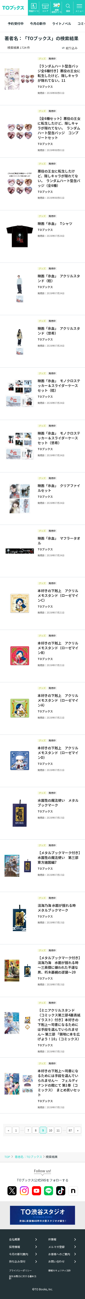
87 (70, 1130)
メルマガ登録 (56, 1246)
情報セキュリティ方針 (59, 1270)
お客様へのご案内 (59, 1254)
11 (58, 1130)
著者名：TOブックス (29, 1157)
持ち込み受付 (17, 1261)
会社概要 (14, 1239)
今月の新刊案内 (18, 1254)
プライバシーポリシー (20, 1270)
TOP (7, 1157)
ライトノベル (61, 23)
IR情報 (52, 1239)
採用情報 (14, 1246)
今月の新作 (38, 23)
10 (50, 1130)
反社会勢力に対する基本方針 (22, 1277)
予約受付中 (16, 23)
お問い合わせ (56, 1261)
